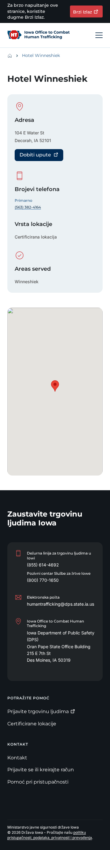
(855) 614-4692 (43, 564)
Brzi (82, 12)
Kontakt (17, 758)
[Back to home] (11, 55)
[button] (55, 386)
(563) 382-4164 (28, 207)
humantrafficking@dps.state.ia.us (60, 604)
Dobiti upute (35, 155)
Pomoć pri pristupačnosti (37, 782)
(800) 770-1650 (43, 580)
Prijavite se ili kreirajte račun (40, 770)
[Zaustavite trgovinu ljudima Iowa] (38, 35)
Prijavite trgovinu (38, 711)
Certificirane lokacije (31, 724)
